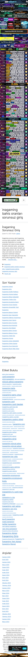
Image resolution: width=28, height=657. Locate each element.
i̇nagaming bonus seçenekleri (19, 399)
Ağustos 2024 (6, 583)
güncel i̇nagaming (7, 384)
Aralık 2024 (5, 572)
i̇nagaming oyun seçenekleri (11, 463)
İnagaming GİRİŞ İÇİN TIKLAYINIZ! (14, 31)
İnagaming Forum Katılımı (9, 305)
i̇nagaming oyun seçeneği (7, 464)
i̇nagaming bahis (8, 388)
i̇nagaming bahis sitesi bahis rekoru (9, 397)
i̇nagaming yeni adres (11, 506)
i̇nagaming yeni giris (9, 509)
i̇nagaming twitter (8, 499)
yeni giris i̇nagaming (9, 529)
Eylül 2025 (5, 559)
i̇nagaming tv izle (8, 497)
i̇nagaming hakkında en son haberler (17, 450)
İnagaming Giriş (7, 289)
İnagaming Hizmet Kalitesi (10, 294)
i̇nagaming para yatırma (8, 469)
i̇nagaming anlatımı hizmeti (16, 386)
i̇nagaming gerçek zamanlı (17, 430)
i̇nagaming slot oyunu (19, 485)
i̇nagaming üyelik (18, 515)
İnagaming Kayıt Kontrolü (9, 325)
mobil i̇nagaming (8, 522)
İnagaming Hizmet (7, 338)
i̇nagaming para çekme (12, 269)
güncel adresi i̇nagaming (12, 382)
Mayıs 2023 (5, 622)
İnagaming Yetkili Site (8, 336)
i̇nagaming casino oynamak (20, 415)
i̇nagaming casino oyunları (10, 417)
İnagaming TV (19, 539)
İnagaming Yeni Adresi (11, 541)
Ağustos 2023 (6, 614)
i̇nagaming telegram (17, 487)
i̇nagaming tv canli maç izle (12, 493)
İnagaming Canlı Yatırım (9, 320)
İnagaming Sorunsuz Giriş (11, 228)
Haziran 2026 (6, 557)
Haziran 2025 (6, 562)
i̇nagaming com (19, 424)
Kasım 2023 (5, 606)
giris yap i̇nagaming (20, 379)
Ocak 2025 (5, 570)
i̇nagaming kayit (18, 454)
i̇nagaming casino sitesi (12, 419)
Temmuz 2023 (6, 616)
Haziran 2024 (6, 588)
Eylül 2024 (5, 580)
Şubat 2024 (5, 598)
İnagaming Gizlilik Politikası (10, 292)
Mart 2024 (5, 596)
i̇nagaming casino (7, 424)
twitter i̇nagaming (9, 524)
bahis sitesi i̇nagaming (8, 374)
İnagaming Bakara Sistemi (10, 312)
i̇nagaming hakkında (6, 450)
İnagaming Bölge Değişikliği (10, 297)
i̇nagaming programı (20, 473)
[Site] (14, 52)
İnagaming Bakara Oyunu (9, 333)
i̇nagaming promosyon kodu (12, 479)
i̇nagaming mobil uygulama (9, 460)
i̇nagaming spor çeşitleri (6, 487)
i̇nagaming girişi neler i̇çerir (7, 441)
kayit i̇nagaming (8, 519)
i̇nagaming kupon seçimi (6, 458)
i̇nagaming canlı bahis (8, 409)
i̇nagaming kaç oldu (10, 456)
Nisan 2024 (5, 593)
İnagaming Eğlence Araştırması (11, 317)
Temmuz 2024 (6, 585)
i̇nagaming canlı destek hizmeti (8, 415)
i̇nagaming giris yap (7, 434)
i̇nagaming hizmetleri (14, 452)
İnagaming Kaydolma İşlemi (10, 302)
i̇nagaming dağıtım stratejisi (7, 426)
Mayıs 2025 (5, 565)
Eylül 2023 (5, 611)
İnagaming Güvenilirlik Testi (10, 307)
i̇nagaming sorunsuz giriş (9, 271)
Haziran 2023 (6, 619)
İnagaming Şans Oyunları (9, 323)
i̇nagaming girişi (9, 439)
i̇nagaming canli (8, 402)
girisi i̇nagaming (8, 379)
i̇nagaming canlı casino (8, 411)
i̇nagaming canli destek (12, 404)
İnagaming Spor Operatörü (10, 315)
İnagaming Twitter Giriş (9, 299)
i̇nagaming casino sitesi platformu (8, 421)
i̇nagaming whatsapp (9, 503)
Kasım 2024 (5, 575)
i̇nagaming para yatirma (11, 467)
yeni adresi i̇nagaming (9, 526)
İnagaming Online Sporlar (9, 343)
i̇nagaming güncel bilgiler (7, 448)
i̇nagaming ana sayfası (6, 386)
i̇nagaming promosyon (11, 475)
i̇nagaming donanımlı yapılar (19, 426)
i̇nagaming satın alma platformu (8, 485)
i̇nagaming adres (16, 384)
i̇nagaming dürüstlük (6, 428)
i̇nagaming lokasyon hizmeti (17, 458)
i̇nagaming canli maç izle (10, 407)
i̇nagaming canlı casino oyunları (12, 413)
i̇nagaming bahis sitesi (11, 395)
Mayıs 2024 (5, 590)
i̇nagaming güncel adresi (12, 446)
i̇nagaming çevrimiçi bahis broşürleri (9, 512)
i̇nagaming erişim (14, 428)
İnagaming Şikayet (9, 544)
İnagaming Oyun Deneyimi (10, 346)
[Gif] (14, 84)
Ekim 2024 (5, 577)
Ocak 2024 (5, 601)
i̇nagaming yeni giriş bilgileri (7, 511)
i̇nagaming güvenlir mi (18, 448)
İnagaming (7, 264)
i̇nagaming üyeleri (7, 515)
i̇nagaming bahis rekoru (6, 392)
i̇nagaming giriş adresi (9, 436)
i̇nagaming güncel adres (11, 443)
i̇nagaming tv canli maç (8, 489)
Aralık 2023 (5, 603)
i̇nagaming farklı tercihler (7, 430)
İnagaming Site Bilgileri (9, 328)
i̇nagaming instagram (8, 454)
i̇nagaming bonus (7, 399)
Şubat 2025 (5, 567)
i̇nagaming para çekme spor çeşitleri (9, 473)
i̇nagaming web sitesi (8, 501)
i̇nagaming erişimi (21, 428)
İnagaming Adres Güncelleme (10, 531)
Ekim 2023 (5, 609)
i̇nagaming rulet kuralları (8, 483)
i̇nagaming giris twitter (9, 432)
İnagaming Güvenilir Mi (8, 539)
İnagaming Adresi (7, 286)
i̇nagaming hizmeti (5, 452)
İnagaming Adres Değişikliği (10, 341)
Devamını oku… (12, 259)
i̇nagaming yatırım (19, 503)
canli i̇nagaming (8, 377)
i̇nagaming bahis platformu (9, 390)
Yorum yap (7, 274)
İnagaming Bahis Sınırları (9, 330)
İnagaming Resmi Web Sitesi (10, 349)
